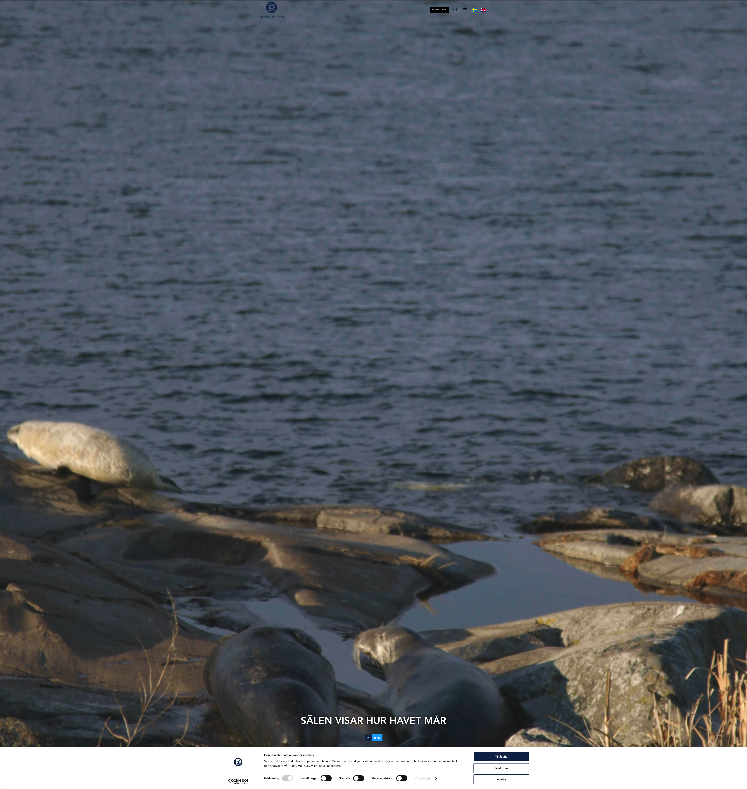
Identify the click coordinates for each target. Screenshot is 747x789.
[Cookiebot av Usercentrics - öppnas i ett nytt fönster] (238, 781)
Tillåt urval (501, 768)
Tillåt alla (501, 756)
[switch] (326, 778)
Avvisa (501, 779)
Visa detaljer (423, 778)
